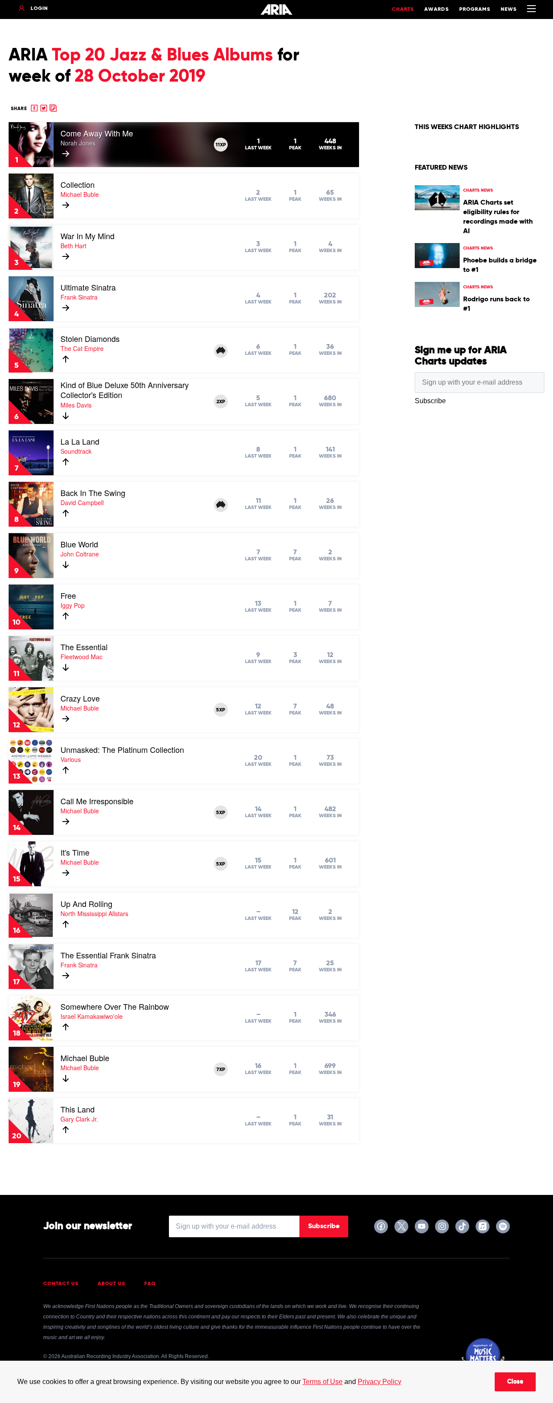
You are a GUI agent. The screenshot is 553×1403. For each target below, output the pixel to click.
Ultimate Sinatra (88, 287)
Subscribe (324, 1226)
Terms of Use (322, 1381)
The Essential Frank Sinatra (108, 955)
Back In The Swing (92, 492)
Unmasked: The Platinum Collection (122, 749)
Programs (474, 9)
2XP (220, 401)
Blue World (79, 544)
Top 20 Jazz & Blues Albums (162, 55)
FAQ (150, 1283)
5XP (220, 710)
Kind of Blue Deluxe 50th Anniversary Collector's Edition (124, 390)
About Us (111, 1283)
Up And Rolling (86, 903)
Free (68, 595)
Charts (403, 9)
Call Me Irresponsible (96, 800)
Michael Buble (84, 1057)
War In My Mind (87, 235)
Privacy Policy (379, 1381)
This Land (77, 1109)
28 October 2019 (140, 76)
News (509, 9)
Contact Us (61, 1283)
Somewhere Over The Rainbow (114, 1006)
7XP (220, 1069)
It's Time (74, 852)
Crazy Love (80, 698)
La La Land (79, 441)
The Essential (84, 646)
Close (515, 1382)
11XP (221, 145)
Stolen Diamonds (90, 338)
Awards (436, 9)
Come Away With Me (96, 133)
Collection (77, 184)
